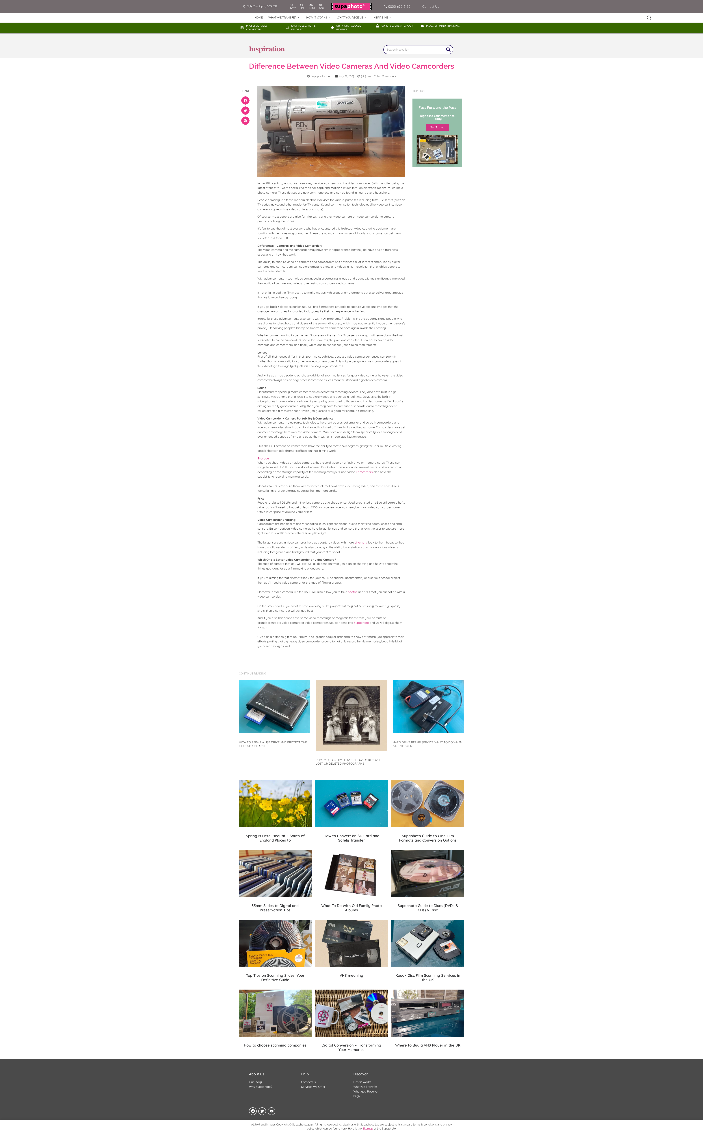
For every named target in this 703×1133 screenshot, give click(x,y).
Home (259, 17)
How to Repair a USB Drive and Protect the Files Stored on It (273, 744)
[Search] (448, 49)
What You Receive (350, 17)
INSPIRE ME (380, 17)
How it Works (362, 1082)
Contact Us (308, 1082)
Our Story (255, 1082)
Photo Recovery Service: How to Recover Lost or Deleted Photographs (348, 761)
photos (352, 592)
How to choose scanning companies (275, 1045)
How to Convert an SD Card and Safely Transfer (351, 837)
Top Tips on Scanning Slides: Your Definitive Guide (275, 977)
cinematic (361, 542)
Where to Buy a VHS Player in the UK (427, 1045)
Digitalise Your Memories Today (437, 117)
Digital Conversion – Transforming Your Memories (351, 1047)
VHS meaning (351, 975)
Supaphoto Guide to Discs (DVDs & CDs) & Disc (428, 907)
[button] (245, 100)
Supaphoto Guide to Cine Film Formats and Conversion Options (428, 837)
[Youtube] (271, 1111)
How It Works (316, 17)
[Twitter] (262, 1111)
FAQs (356, 1096)
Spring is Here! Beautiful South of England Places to (275, 837)
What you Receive (365, 1091)
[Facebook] (253, 1111)
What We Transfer (282, 17)
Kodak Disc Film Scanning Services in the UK (427, 977)
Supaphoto (361, 622)
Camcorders (364, 472)
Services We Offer (313, 1086)
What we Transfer (365, 1086)
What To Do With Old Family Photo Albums (351, 907)
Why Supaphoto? (260, 1086)
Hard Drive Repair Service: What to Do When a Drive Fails (427, 744)
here (344, 1128)
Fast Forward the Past (437, 107)
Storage (263, 458)
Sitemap (367, 1128)
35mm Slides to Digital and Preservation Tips (275, 907)
